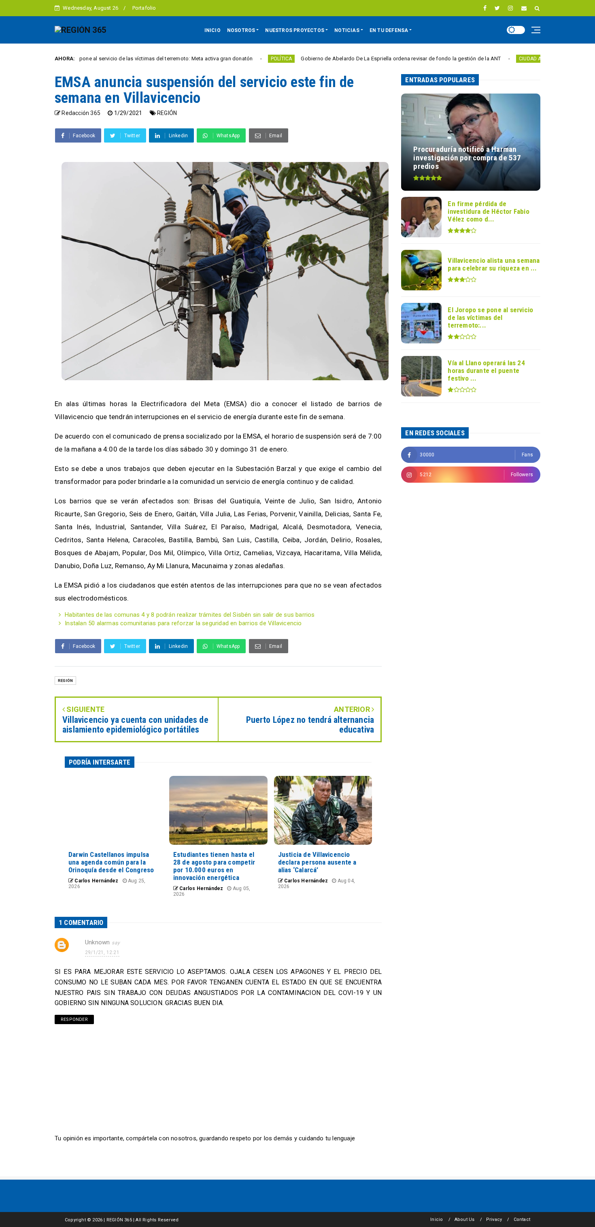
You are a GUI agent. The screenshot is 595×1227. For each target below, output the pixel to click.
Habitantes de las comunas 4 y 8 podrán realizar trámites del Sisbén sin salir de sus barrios (189, 614)
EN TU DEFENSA (389, 30)
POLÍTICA (236, 59)
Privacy (494, 1219)
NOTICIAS (346, 30)
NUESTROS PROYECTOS (294, 30)
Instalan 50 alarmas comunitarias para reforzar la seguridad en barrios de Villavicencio (183, 623)
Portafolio (144, 8)
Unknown (97, 942)
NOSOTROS (241, 30)
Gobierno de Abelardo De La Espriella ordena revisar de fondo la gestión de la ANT (356, 58)
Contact (522, 1219)
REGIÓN (167, 113)
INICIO (212, 30)
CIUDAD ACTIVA (492, 59)
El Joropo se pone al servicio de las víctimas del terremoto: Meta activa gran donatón (105, 58)
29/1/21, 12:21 (102, 952)
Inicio (436, 1219)
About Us (465, 1219)
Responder (74, 1019)
